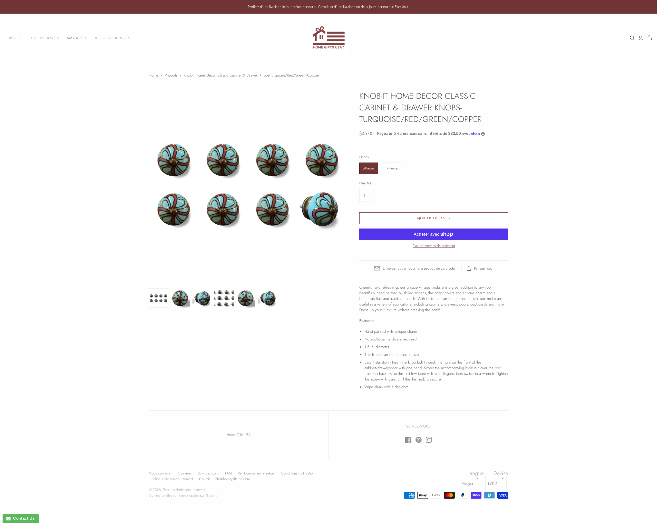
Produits (171, 75)
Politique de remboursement (172, 478)
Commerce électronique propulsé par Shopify (183, 495)
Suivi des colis (208, 473)
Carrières (185, 473)
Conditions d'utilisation (298, 473)
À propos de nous (112, 37)
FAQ (228, 473)
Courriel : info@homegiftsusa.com (224, 478)
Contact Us (23, 518)
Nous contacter (160, 473)
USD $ (492, 483)
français (467, 483)
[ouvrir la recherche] (632, 38)
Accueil (16, 37)
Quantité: (365, 183)
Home (153, 75)
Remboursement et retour (256, 473)
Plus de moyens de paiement (434, 245)
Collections (43, 37)
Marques (75, 37)
